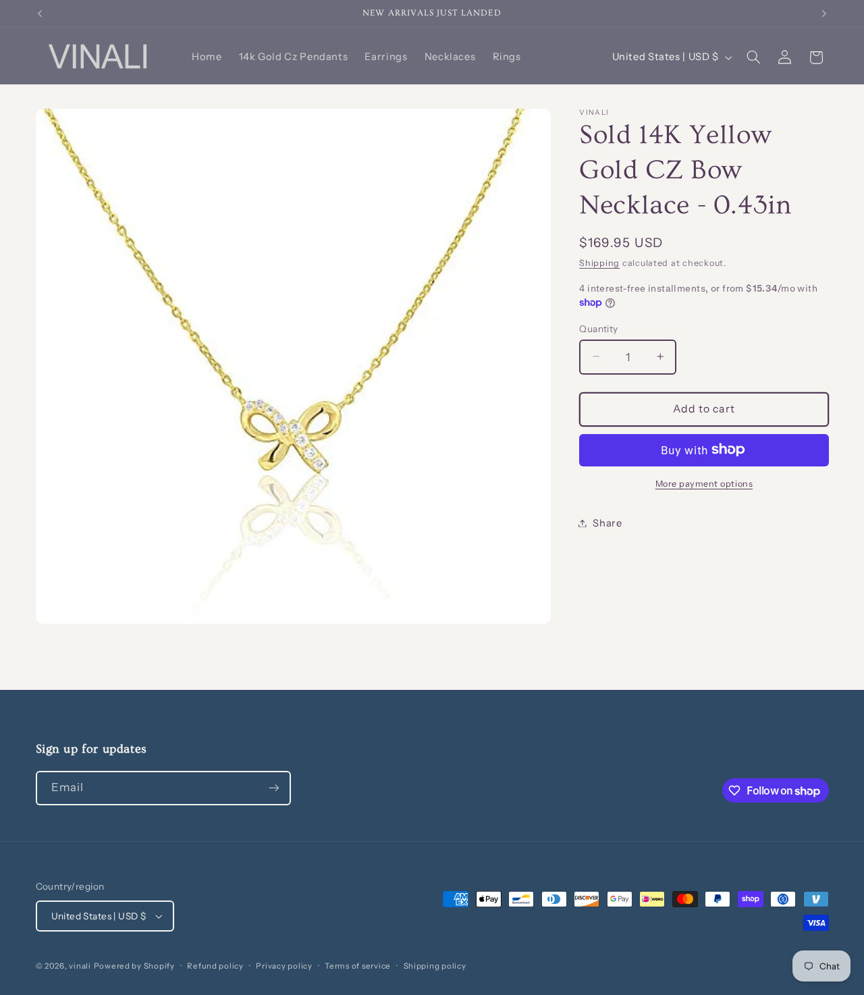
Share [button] (607, 522)
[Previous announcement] (40, 13)
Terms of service (358, 966)
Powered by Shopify (134, 966)
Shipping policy (435, 966)
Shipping (599, 262)
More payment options (704, 483)
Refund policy (215, 966)
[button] (753, 57)
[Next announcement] (824, 13)
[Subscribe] (273, 788)
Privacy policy (284, 966)
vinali (79, 966)
